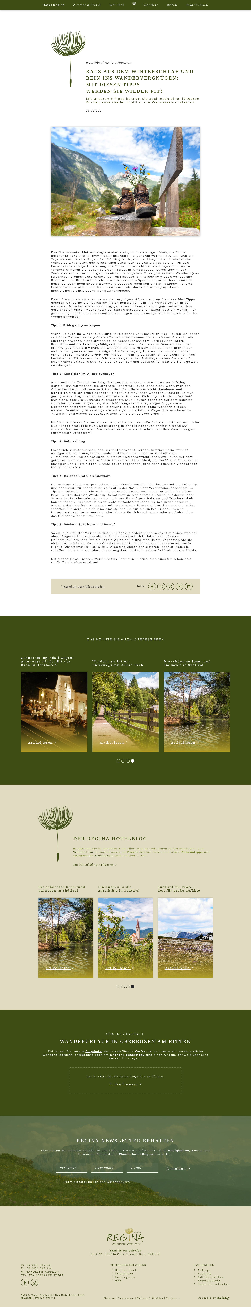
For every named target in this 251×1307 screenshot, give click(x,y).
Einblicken (104, 855)
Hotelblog (94, 62)
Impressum (126, 1298)
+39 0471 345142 (38, 1265)
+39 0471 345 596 (38, 1268)
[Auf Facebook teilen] (152, 586)
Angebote (93, 1051)
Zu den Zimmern (123, 1084)
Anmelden (177, 1168)
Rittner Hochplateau (127, 1054)
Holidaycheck (126, 1270)
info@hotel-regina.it (42, 1272)
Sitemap (109, 1298)
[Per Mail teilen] (179, 586)
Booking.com (125, 1277)
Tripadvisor (124, 1273)
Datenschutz (117, 1181)
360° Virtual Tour (211, 1277)
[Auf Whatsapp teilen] (161, 586)
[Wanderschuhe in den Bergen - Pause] (125, 181)
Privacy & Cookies (150, 1298)
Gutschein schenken (214, 1284)
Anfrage (204, 1270)
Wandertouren (85, 852)
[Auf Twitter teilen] (170, 586)
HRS (118, 1280)
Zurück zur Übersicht (84, 586)
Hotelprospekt (209, 1280)
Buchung (204, 1273)
